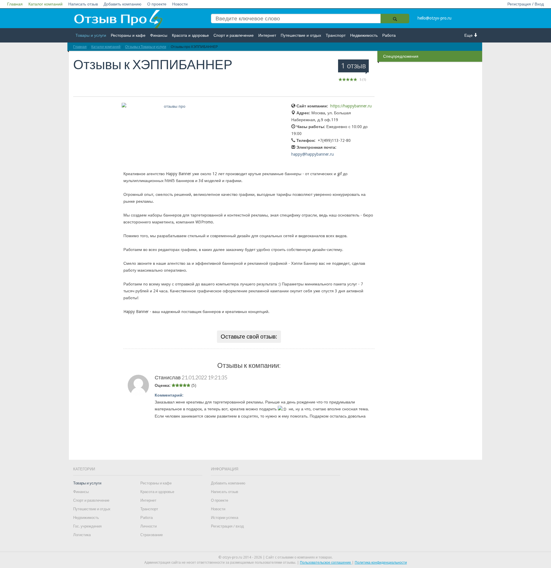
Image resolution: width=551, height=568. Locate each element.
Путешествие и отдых (301, 35)
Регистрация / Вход (525, 4)
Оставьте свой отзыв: (249, 336)
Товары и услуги (90, 35)
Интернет (267, 35)
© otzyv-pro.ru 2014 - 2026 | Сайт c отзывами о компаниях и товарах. (275, 557)
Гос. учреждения (87, 526)
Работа (389, 35)
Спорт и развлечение (234, 35)
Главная (15, 4)
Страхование (151, 535)
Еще (469, 35)
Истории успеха (224, 517)
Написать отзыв (83, 4)
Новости (180, 4)
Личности (148, 526)
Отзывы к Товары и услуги (145, 47)
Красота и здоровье (190, 35)
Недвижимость (364, 35)
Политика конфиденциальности (381, 563)
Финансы (158, 35)
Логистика (82, 535)
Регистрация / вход (227, 526)
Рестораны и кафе (128, 35)
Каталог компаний (45, 4)
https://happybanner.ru (351, 106)
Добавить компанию (122, 4)
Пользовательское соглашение (326, 563)
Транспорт (336, 35)
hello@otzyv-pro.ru (434, 18)
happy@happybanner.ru (312, 154)
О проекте (156, 4)
